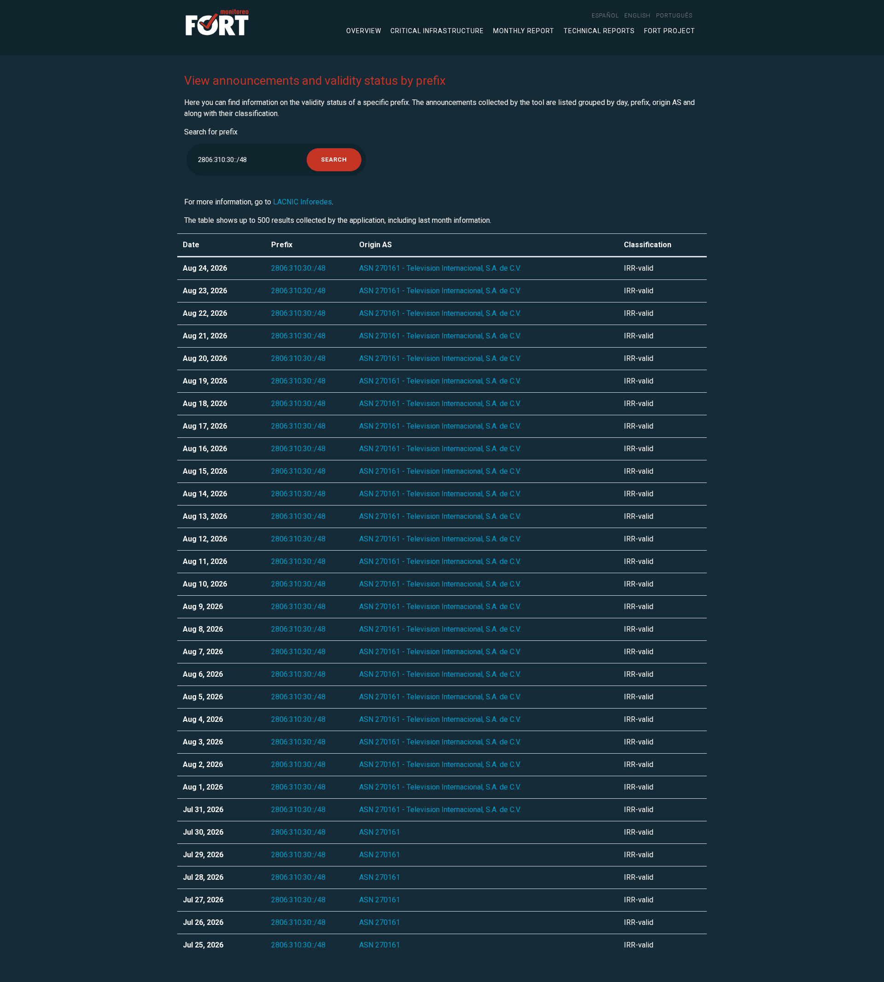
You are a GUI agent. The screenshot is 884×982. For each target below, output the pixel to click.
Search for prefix (211, 132)
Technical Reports (599, 31)
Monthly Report (523, 31)
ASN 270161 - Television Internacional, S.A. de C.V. (440, 268)
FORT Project (669, 31)
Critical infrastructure (437, 31)
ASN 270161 (379, 832)
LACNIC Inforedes (302, 202)
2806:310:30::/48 (298, 268)
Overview (363, 31)
